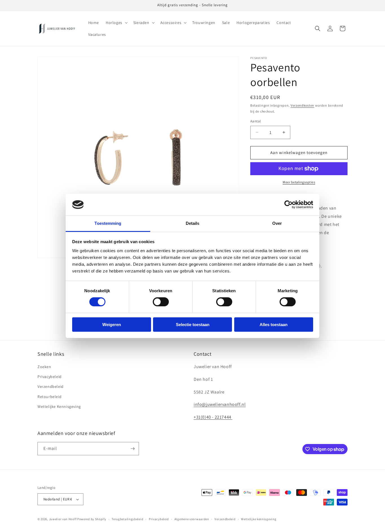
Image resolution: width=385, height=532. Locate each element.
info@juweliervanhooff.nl (219, 404)
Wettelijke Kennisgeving (59, 406)
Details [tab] (193, 223)
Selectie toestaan (192, 324)
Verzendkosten (302, 105)
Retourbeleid (49, 396)
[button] (116, 22)
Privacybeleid (49, 376)
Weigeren (111, 324)
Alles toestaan (273, 324)
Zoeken (44, 366)
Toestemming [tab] (107, 223)
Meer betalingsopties (299, 182)
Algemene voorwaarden (191, 519)
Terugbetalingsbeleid (127, 519)
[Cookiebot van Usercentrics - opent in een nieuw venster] (288, 204)
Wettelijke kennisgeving (258, 519)
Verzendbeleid (50, 386)
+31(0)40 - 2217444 (213, 417)
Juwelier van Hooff (63, 519)
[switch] (161, 301)
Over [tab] (277, 223)
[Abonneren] (132, 448)
